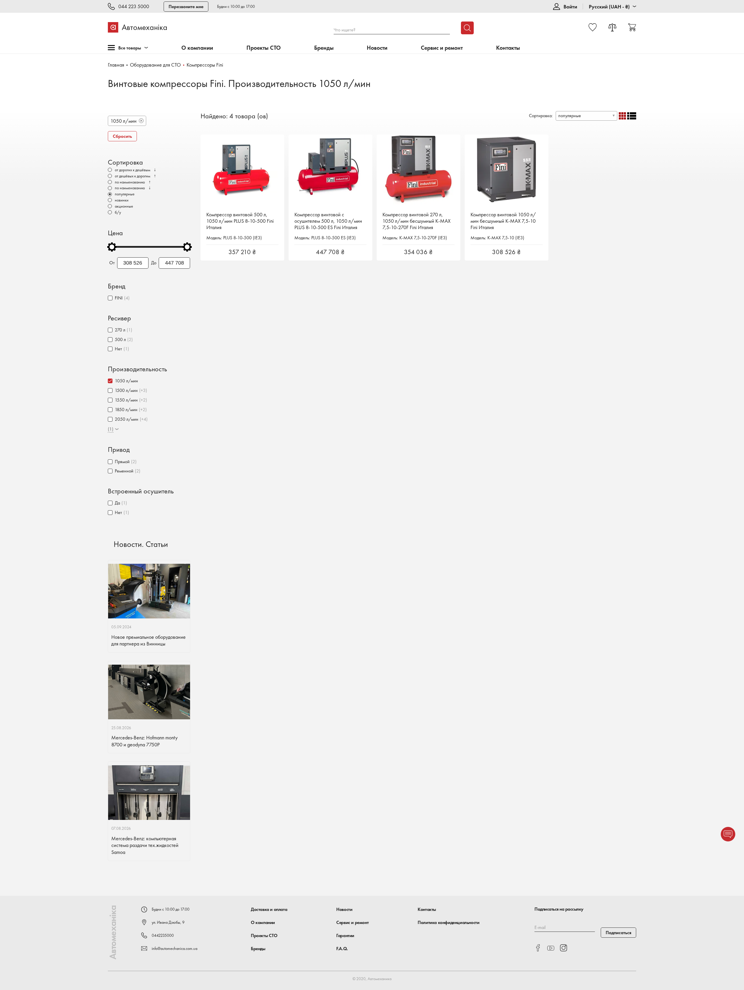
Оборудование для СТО (155, 64)
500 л (120, 339)
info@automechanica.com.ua (174, 948)
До (153, 263)
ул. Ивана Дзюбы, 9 (168, 922)
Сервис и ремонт (442, 48)
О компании (197, 48)
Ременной (124, 471)
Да (117, 503)
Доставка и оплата (269, 909)
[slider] (112, 246)
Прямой (122, 462)
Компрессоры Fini (205, 64)
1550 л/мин (126, 400)
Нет (118, 349)
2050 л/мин (126, 419)
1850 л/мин (126, 409)
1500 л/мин (126, 390)
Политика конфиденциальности (448, 922)
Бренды (324, 48)
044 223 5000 (133, 6)
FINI (119, 298)
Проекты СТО (263, 48)
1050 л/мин (126, 381)
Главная (116, 64)
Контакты (508, 48)
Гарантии (345, 935)
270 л (120, 330)
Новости (377, 48)
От (112, 263)
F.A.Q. (342, 949)
